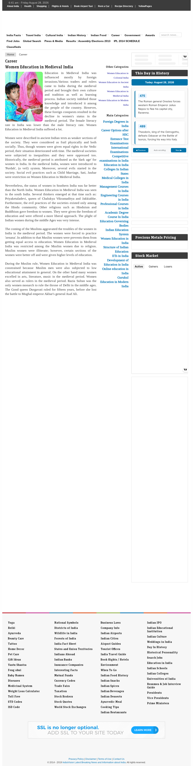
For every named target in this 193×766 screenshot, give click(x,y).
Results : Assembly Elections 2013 (88, 41)
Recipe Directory (124, 6)
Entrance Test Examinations (119, 141)
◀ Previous (141, 150)
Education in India (116, 165)
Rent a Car (104, 6)
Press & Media (53, 41)
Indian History (77, 35)
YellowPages (145, 6)
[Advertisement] (122, 21)
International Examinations (119, 149)
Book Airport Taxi (83, 6)
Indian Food (98, 35)
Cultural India (54, 35)
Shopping (42, 6)
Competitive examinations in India (114, 158)
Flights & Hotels (60, 6)
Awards (150, 35)
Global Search (32, 41)
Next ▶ (179, 150)
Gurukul (123, 277)
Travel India (33, 35)
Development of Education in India (116, 262)
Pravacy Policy (76, 759)
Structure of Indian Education (116, 249)
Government (132, 35)
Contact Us (118, 759)
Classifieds (14, 46)
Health (27, 6)
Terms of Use (104, 759)
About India (13, 6)
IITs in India (120, 256)
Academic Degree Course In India (117, 214)
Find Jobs (13, 41)
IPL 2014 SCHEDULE (127, 41)
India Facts (14, 35)
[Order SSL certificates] (96, 737)
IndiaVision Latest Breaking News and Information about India (94, 762)
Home (10, 54)
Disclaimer (90, 759)
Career (115, 35)
